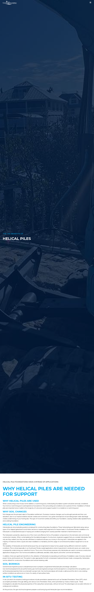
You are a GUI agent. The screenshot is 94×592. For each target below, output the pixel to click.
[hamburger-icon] (90, 3)
